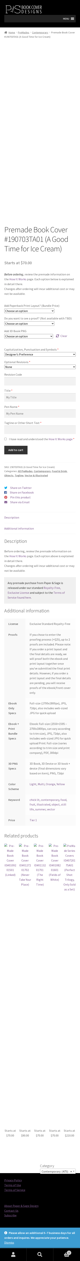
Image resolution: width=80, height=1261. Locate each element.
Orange (50, 784)
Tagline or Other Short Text (22, 423)
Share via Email (20, 502)
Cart (61, 1251)
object (56, 804)
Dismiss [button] (9, 1242)
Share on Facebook (22, 492)
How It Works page (61, 439)
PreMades (23, 32)
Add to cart (15, 450)
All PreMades (25, 471)
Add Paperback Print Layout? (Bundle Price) (31, 306)
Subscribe (10, 1215)
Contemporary (40, 32)
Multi (41, 784)
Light (33, 784)
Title (7, 390)
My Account (13, 1254)
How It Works (17, 279)
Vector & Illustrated (36, 475)
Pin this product (20, 497)
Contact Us (11, 1210)
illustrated (43, 804)
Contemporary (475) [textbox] (57, 1171)
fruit (32, 804)
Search (40, 1254)
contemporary (50, 800)
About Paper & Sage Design (21, 1206)
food (63, 800)
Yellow (61, 784)
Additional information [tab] (19, 528)
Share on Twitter (21, 488)
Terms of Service (14, 1190)
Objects (8, 475)
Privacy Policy (13, 1180)
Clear (63, 336)
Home (12, 32)
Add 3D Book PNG (15, 331)
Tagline (19, 475)
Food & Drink (59, 471)
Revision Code (13, 374)
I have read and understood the (41, 439)
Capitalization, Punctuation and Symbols (30, 349)
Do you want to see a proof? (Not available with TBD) (38, 318)
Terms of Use (12, 1185)
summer (40, 809)
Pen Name (10, 407)
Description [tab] (11, 517)
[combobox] (58, 1171)
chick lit (35, 800)
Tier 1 (33, 820)
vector (51, 809)
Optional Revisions (16, 362)
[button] (66, 18)
